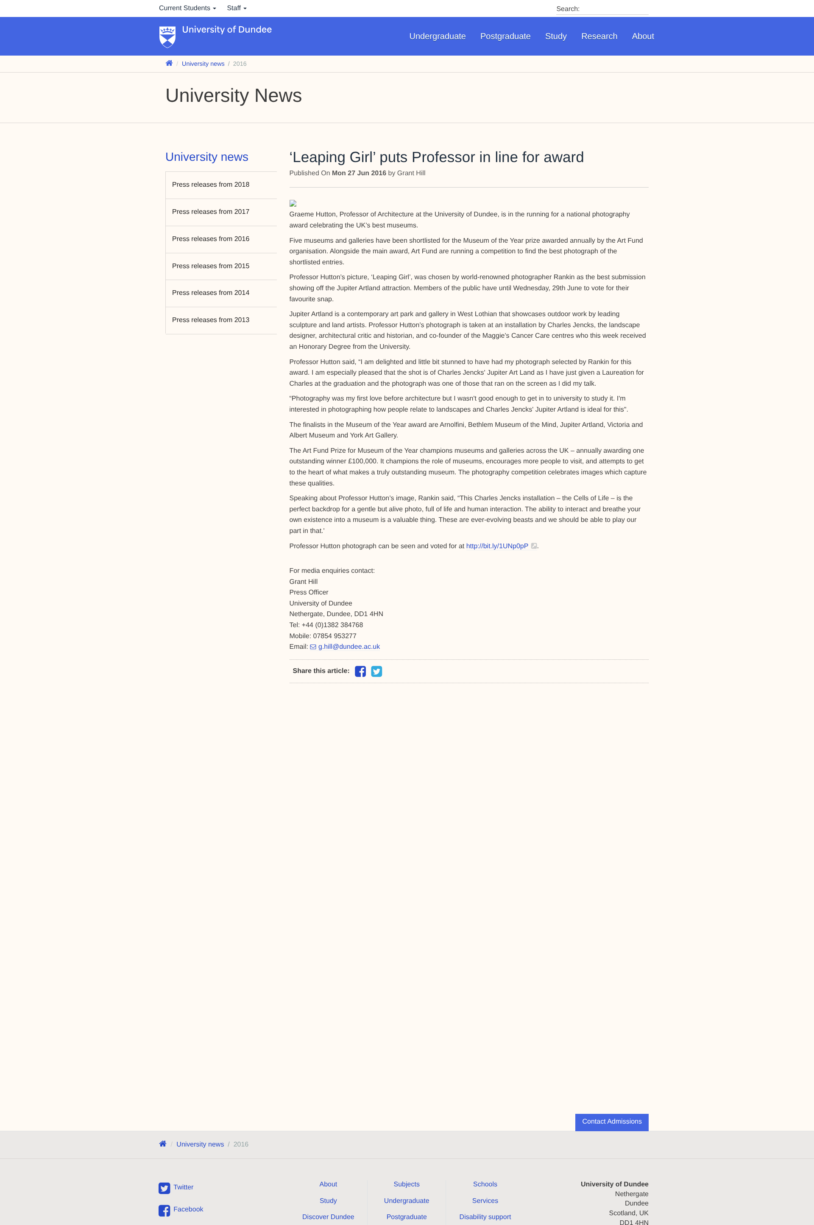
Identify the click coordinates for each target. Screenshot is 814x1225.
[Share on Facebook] (360, 674)
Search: (568, 9)
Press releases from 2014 (210, 293)
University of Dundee (227, 30)
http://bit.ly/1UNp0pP (497, 546)
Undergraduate (438, 36)
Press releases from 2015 (210, 266)
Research (599, 36)
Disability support (485, 1217)
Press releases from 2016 (210, 239)
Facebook (188, 1209)
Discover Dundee (328, 1217)
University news (203, 64)
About (643, 36)
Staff (235, 8)
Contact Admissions (612, 1121)
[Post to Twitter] (376, 671)
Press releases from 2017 (210, 212)
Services (485, 1201)
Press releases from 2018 (210, 184)
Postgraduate (505, 36)
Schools (485, 1184)
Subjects (407, 1184)
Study (556, 36)
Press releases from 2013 (210, 320)
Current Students (185, 8)
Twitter (183, 1187)
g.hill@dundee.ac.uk (349, 646)
